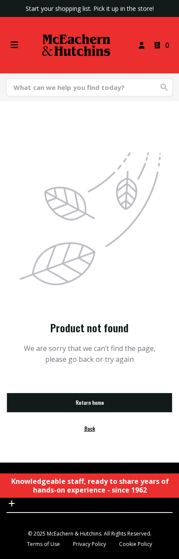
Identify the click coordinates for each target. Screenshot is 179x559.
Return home (90, 402)
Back (89, 428)
